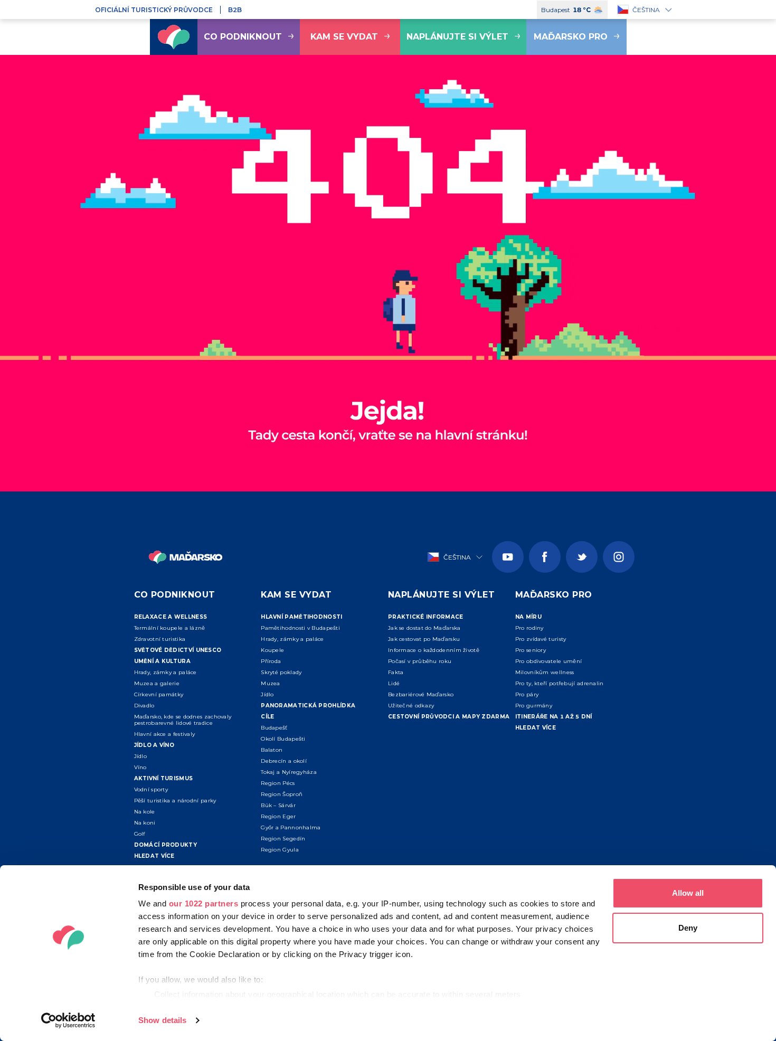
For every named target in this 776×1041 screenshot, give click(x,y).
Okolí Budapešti (283, 738)
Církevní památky (159, 694)
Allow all (688, 892)
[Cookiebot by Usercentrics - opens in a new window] (68, 1020)
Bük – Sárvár (278, 805)
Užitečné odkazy (411, 705)
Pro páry (526, 694)
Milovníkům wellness (544, 672)
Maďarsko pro (571, 37)
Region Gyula (280, 849)
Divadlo (144, 705)
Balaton (271, 749)
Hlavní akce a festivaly (164, 734)
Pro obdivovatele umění (548, 661)
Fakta (396, 672)
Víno (140, 767)
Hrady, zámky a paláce (165, 672)
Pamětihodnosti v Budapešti (300, 627)
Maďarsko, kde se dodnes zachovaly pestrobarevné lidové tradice (183, 719)
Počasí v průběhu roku (419, 661)
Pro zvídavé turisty (540, 639)
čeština (646, 10)
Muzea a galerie (157, 683)
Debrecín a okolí (284, 761)
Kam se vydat (344, 37)
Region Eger (278, 816)
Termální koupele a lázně (169, 627)
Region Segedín (283, 838)
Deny (687, 927)
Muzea (270, 683)
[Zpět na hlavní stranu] (173, 37)
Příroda (271, 661)
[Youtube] (508, 557)
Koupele (272, 650)
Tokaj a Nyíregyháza (289, 772)
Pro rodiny (529, 627)
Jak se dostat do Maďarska (424, 627)
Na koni (145, 822)
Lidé (394, 683)
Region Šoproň (281, 794)
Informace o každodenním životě (433, 650)
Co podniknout (243, 37)
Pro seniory (530, 650)
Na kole (144, 811)
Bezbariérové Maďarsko (420, 694)
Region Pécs (278, 783)
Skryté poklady (281, 672)
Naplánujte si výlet (457, 37)
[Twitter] (582, 557)
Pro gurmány (533, 705)
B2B (235, 10)
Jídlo (140, 756)
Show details (162, 1020)
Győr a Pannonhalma (290, 827)
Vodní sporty (151, 789)
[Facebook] (545, 557)
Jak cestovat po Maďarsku (424, 639)
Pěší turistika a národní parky (175, 800)
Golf (139, 833)
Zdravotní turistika (160, 639)
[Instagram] (619, 557)
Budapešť (274, 727)
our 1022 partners (204, 903)
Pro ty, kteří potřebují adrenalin (559, 683)
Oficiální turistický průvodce (154, 10)
